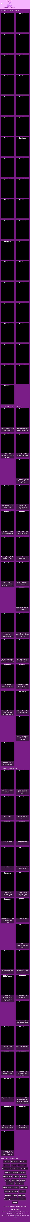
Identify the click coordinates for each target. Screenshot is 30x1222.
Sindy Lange (7, 1199)
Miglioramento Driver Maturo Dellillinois (7, 1126)
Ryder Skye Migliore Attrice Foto (22, 608)
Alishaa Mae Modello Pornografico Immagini (22, 480)
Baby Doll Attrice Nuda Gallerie (22, 583)
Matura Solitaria (22, 841)
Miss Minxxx (7, 1161)
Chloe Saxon (7, 1165)
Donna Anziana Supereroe (22, 996)
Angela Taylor (5, 1168)
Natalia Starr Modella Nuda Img (7, 685)
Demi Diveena (21, 1195)
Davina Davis (15, 1172)
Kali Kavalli (22, 1180)
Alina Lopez (14, 1165)
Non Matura (7, 867)
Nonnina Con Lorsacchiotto (22, 1126)
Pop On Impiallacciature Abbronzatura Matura (7, 998)
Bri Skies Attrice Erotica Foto (7, 506)
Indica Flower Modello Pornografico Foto (7, 634)
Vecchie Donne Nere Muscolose (22, 867)
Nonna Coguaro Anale (22, 817)
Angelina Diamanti (7, 1187)
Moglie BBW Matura (7, 1098)
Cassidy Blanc (22, 1199)
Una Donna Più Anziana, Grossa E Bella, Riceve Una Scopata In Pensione (22, 1100)
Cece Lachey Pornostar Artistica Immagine (7, 455)
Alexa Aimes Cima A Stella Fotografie (22, 660)
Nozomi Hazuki (15, 1180)
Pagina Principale (15, 1209)
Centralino (24, 1206)
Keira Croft (16, 1187)
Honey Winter (23, 1187)
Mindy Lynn (7, 1172)
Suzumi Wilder (10, 1183)
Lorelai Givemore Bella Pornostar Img (7, 660)
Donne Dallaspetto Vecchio (7, 971)
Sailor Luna (14, 1199)
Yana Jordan (15, 1191)
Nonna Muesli (22, 918)
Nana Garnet (24, 1168)
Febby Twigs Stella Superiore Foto (22, 532)
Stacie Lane (22, 1191)
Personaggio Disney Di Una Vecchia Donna (7, 920)
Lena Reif (7, 1180)
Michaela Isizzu (22, 1165)
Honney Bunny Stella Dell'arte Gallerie (7, 557)
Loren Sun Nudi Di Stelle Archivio (7, 763)
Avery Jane (22, 1172)
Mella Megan (8, 1195)
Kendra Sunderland (15, 1168)
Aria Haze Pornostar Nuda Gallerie (22, 557)
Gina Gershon (23, 1176)
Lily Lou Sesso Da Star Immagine (22, 711)
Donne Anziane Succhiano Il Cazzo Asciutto (22, 1073)
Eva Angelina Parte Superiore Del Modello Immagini (7, 712)
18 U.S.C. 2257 (6, 1206)
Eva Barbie (16, 1176)
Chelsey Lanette (19, 1183)
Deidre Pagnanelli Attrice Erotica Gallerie (22, 737)
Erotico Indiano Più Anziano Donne (7, 1072)
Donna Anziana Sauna (7, 1047)
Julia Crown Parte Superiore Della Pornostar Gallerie (22, 686)
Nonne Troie (7, 816)
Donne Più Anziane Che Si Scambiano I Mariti (22, 945)
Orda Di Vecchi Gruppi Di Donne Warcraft (7, 894)
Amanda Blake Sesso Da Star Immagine (22, 429)
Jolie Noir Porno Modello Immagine (22, 454)
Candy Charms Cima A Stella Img (7, 429)
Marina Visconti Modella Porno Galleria (22, 507)
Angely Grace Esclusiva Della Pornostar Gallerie (7, 584)
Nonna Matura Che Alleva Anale (22, 971)
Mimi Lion (15, 1202)
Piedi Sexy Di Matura (22, 1046)
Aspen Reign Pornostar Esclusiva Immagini (22, 634)
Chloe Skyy (7, 1191)
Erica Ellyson (23, 1161)
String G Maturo (7, 841)
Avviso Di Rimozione (16, 1206)
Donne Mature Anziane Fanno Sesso (22, 791)
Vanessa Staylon (7, 1176)
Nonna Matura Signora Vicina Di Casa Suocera (7, 1152)
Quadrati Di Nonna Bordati (7, 791)
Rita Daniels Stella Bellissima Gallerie (7, 532)
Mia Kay (15, 1195)
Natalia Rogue (14, 1161)
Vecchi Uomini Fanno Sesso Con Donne (22, 1021)
